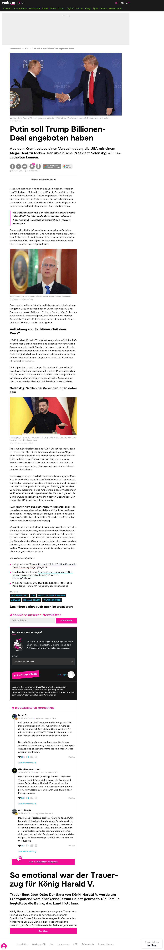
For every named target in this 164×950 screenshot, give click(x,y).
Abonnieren (66, 620)
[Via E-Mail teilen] (24, 166)
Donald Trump (31, 600)
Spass (61, 8)
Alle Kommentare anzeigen (43, 861)
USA (26, 49)
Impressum (63, 944)
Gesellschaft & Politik (51, 595)
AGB (75, 944)
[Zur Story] (66, 902)
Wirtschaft (34, 8)
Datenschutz (88, 944)
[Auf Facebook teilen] (12, 166)
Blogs (88, 8)
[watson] (8, 3)
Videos (103, 8)
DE (116, 3)
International (20, 8)
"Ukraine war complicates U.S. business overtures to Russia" (42, 574)
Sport (45, 8)
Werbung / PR (39, 944)
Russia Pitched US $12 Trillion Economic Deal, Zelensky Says (44, 566)
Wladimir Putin (52, 600)
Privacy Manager (106, 944)
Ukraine (15, 600)
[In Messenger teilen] (18, 166)
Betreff (15, 656)
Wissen (79, 8)
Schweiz (7, 8)
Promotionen (115, 8)
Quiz (95, 8)
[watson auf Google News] (67, 166)
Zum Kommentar (26, 762)
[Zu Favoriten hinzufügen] (38, 166)
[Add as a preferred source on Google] (52, 166)
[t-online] (151, 945)
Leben (53, 8)
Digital (70, 8)
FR (122, 3)
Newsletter (22, 944)
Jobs (52, 944)
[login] (4, 946)
